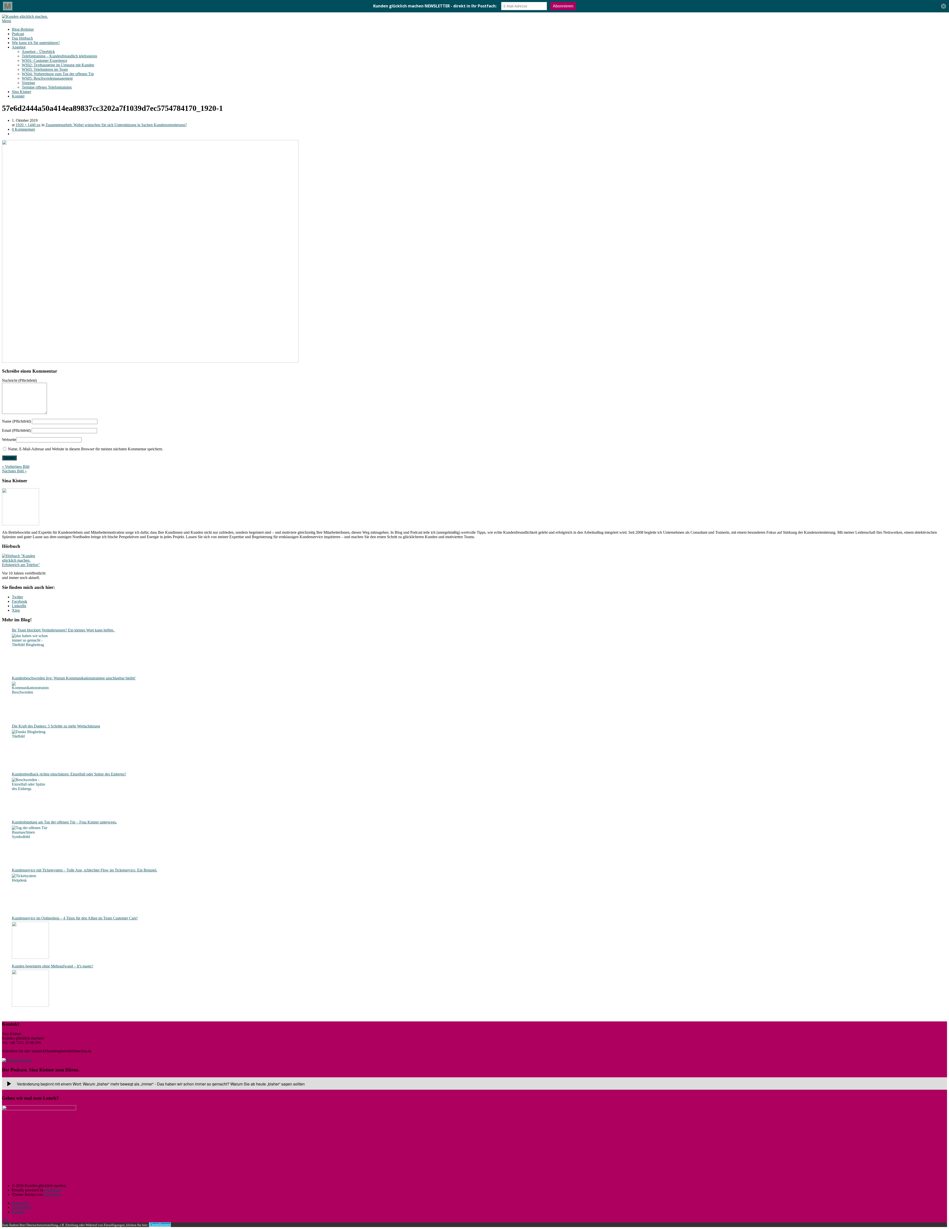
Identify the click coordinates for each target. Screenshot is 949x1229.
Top (5, 1220)
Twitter (17, 597)
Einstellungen (160, 1225)
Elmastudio (52, 1194)
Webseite (9, 439)
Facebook (19, 601)
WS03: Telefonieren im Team (45, 69)
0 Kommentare (23, 129)
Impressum (20, 1203)
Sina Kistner (21, 92)
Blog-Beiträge (23, 29)
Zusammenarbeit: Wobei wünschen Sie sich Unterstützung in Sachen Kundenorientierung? (116, 125)
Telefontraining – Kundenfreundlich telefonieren (59, 56)
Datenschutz (21, 1207)
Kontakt (18, 96)
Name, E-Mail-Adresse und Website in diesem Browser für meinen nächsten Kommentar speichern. (85, 449)
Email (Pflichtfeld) (16, 430)
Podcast (18, 34)
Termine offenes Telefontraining (47, 87)
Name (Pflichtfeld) (16, 421)
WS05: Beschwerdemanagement (47, 78)
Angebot (18, 47)
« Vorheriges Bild (15, 466)
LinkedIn (19, 606)
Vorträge (28, 83)
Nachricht (19, 380)
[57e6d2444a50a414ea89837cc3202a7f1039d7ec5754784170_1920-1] (150, 361)
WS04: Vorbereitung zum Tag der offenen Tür (58, 74)
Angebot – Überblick (38, 51)
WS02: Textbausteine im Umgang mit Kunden (58, 65)
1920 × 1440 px (28, 125)
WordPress (53, 1190)
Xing (16, 610)
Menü (6, 21)
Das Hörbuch (22, 38)
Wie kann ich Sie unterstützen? (36, 43)
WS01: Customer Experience (44, 60)
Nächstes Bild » (14, 471)
